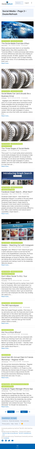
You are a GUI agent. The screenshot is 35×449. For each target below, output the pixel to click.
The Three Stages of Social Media (15, 148)
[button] (17, 446)
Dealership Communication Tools (19, 384)
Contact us (5, 421)
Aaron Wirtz (4, 45)
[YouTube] (12, 441)
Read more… (5, 63)
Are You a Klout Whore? (11, 332)
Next (23, 412)
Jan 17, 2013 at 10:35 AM (15, 247)
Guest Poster (4, 307)
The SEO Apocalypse (10, 305)
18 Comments (24, 334)
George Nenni (4, 194)
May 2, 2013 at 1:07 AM (15, 194)
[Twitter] (9, 441)
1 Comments (26, 194)
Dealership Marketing (16, 41)
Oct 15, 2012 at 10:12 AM (13, 334)
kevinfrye (3, 334)
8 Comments (26, 390)
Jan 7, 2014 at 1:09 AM (14, 45)
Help (12, 423)
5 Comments (23, 150)
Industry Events (6, 355)
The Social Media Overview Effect (15, 43)
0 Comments (24, 45)
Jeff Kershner (4, 361)
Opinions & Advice (6, 146)
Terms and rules (24, 421)
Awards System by (16, 431)
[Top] (19, 423)
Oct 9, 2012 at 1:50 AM (15, 361)
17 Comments (25, 247)
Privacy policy (6, 423)
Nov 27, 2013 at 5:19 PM (14, 98)
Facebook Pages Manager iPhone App (17, 389)
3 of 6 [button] (17, 411)
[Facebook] (2, 441)
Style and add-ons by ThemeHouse (11, 436)
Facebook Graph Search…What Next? (17, 192)
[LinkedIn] (6, 441)
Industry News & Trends (8, 189)
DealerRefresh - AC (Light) (9, 418)
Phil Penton (4, 280)
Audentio (6, 438)
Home (16, 423)
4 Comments (26, 280)
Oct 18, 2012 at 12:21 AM (15, 307)
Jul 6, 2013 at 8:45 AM (13, 150)
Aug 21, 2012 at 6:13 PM (15, 390)
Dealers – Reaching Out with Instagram (17, 245)
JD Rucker (4, 98)
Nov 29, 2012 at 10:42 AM (15, 280)
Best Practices (5, 41)
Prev (11, 412)
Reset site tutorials (14, 421)
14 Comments (26, 307)
